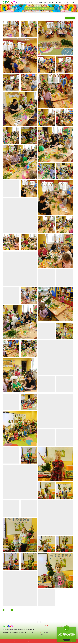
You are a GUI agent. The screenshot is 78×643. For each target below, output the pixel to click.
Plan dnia (42, 630)
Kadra (42, 634)
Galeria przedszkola (17, 609)
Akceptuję (67, 639)
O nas (42, 629)
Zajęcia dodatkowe (44, 632)
